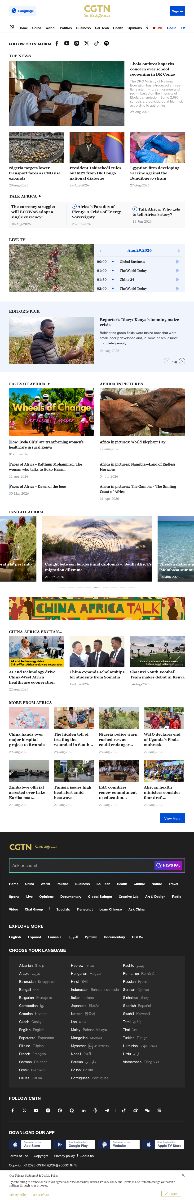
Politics (66, 28)
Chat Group (34, 909)
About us (87, 1156)
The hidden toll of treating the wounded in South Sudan (71, 739)
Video (13, 909)
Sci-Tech (102, 28)
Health (118, 28)
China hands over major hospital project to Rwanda (27, 739)
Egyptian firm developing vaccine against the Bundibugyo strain (154, 173)
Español (34, 937)
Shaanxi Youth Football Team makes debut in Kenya (157, 674)
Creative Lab (129, 896)
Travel (173, 884)
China (36, 28)
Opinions (135, 28)
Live (159, 28)
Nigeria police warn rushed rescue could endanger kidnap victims (118, 739)
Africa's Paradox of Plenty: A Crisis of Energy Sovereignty (96, 211)
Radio (171, 28)
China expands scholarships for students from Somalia (97, 674)
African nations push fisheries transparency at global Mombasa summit (96, 567)
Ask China (136, 909)
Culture (139, 884)
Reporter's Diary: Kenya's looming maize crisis (139, 322)
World (50, 28)
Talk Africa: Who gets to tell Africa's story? (156, 211)
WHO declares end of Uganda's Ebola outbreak (162, 739)
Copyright (41, 1156)
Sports (14, 896)
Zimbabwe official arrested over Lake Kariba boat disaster (27, 792)
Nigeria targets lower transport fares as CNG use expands (35, 173)
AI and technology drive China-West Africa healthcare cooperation (32, 677)
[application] (51, 268)
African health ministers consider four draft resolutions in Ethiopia (162, 792)
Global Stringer (100, 896)
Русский (91, 937)
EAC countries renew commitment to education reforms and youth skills (118, 792)
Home (23, 28)
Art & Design (155, 896)
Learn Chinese (110, 909)
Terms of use (18, 1156)
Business (83, 28)
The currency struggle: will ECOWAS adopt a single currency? (33, 211)
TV (183, 28)
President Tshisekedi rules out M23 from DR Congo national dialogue (95, 173)
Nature (157, 884)
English (15, 937)
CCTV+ (137, 937)
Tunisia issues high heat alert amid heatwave (72, 792)
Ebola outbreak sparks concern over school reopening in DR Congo (152, 69)
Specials (63, 909)
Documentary (70, 896)
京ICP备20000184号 (62, 1165)
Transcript (85, 909)
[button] (82, 361)
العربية (73, 937)
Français (55, 937)
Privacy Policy (18, 1194)
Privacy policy (64, 1156)
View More (172, 818)
